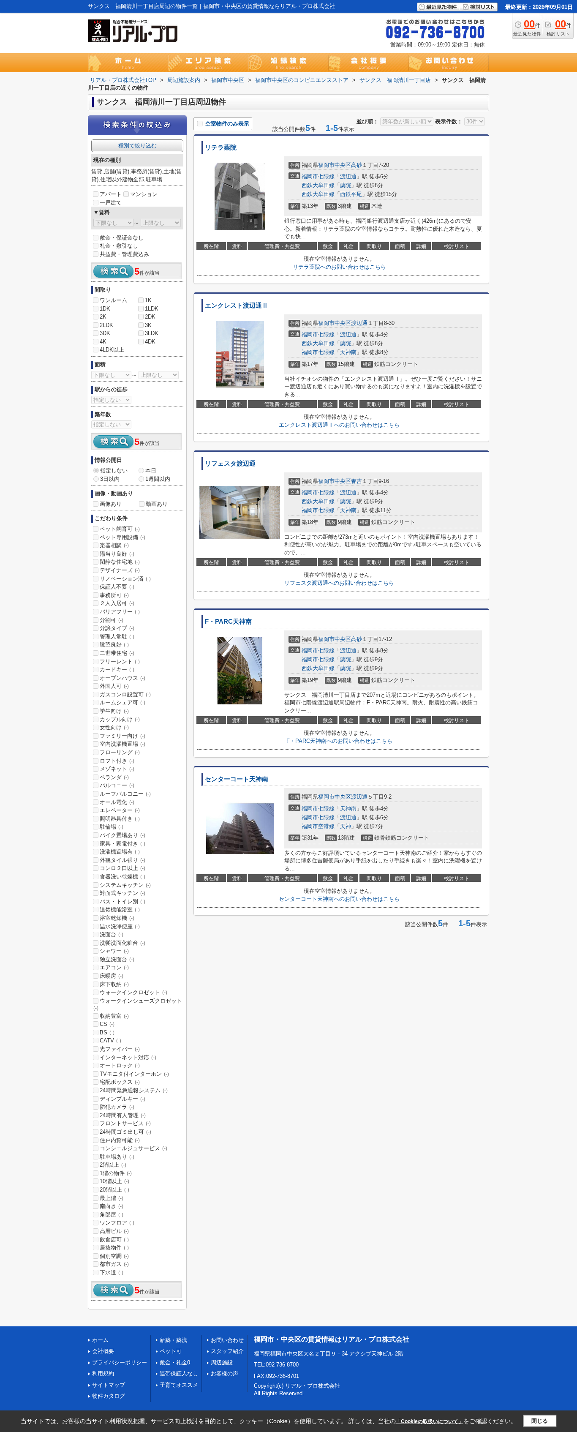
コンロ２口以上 (122, 868)
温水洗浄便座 (120, 926)
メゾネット (117, 769)
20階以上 (114, 1190)
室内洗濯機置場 (122, 744)
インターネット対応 (128, 1057)
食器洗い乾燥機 (122, 876)
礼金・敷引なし (119, 246)
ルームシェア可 (122, 702)
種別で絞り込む (137, 145)
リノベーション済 (125, 579)
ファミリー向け (122, 736)
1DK (105, 308)
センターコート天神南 (236, 779)
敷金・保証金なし (122, 238)
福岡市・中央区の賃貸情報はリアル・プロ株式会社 (331, 1339)
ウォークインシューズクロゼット (137, 1004)
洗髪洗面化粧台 (122, 943)
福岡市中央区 (334, 165)
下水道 (111, 1272)
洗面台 (111, 934)
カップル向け (120, 719)
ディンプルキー (122, 1099)
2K (103, 317)
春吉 (356, 481)
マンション (144, 194)
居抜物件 (114, 1247)
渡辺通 (348, 176)
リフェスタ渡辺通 (230, 463)
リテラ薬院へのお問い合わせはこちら (339, 267)
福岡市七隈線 (318, 176)
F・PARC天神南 (228, 621)
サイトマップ (108, 1385)
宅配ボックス (120, 1082)
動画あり (157, 504)
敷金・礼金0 (175, 1362)
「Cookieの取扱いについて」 (429, 1421)
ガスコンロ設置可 (125, 694)
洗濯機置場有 (120, 851)
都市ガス (114, 1264)
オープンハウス (122, 678)
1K (148, 300)
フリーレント (120, 661)
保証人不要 (117, 587)
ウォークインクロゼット (133, 992)
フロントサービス (125, 1123)
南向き (111, 1206)
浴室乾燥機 (117, 918)
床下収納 (114, 984)
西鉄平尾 (351, 194)
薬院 (345, 185)
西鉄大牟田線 (318, 185)
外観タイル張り (122, 860)
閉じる (539, 1421)
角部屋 (111, 1214)
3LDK (151, 333)
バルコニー (117, 785)
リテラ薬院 (221, 147)
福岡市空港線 (318, 826)
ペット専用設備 (122, 537)
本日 (150, 470)
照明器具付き (120, 819)
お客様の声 (224, 1373)
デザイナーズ (120, 570)
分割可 (111, 620)
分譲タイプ (117, 628)
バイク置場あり (122, 835)
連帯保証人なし (179, 1373)
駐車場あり (117, 1157)
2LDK (106, 325)
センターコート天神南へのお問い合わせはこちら (339, 899)
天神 (345, 826)
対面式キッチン (122, 893)
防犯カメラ (117, 1107)
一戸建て (111, 202)
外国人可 (114, 686)
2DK (150, 317)
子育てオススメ (179, 1385)
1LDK (151, 308)
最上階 (111, 1198)
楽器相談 (114, 545)
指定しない (114, 470)
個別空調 (114, 1256)
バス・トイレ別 (122, 901)
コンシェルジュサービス (133, 1148)
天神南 (348, 352)
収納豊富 (114, 1016)
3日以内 (110, 479)
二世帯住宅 (117, 653)
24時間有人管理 (123, 1115)
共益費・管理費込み (124, 254)
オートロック (120, 1065)
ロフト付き (117, 761)
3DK (105, 333)
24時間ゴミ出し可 (125, 1132)
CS (107, 1024)
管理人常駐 (117, 636)
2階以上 (113, 1165)
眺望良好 (114, 644)
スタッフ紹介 (227, 1351)
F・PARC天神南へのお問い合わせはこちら (339, 741)
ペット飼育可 (120, 529)
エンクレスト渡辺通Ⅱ (236, 305)
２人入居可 (117, 603)
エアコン (114, 967)
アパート (111, 194)
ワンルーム (113, 300)
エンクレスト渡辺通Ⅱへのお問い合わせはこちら (339, 425)
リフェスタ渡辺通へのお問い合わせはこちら (339, 583)
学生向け (114, 711)
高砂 (356, 165)
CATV (110, 1040)
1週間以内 (157, 479)
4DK (150, 341)
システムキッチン (125, 885)
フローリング (120, 752)
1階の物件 (116, 1173)
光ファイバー (120, 1049)
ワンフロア (117, 1222)
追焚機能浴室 (120, 909)
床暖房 (111, 976)
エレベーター (120, 810)
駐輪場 (111, 827)
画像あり (111, 504)
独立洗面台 (117, 959)
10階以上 (114, 1181)
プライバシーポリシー (119, 1362)
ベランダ (114, 777)
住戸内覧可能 (120, 1140)
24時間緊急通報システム (134, 1090)
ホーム (100, 1340)
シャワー (114, 951)
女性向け (114, 727)
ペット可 (171, 1351)
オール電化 (117, 802)
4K (103, 341)
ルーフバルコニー (125, 794)
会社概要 (103, 1351)
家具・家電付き (122, 843)
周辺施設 (222, 1362)
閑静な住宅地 (120, 562)
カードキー (117, 669)
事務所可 (114, 595)
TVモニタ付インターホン (134, 1074)
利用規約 (103, 1373)
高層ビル (114, 1231)
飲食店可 (114, 1239)
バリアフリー (120, 611)
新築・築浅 (173, 1340)
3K (148, 325)
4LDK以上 (112, 349)
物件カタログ (108, 1396)
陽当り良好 (117, 554)
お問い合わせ (227, 1340)
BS (107, 1032)
